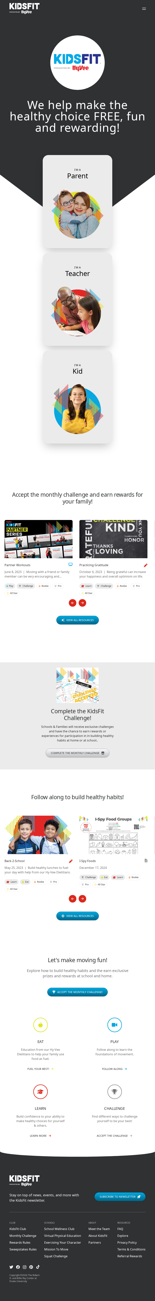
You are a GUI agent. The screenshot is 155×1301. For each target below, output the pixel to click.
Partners (94, 1242)
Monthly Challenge (22, 1236)
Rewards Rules (19, 1242)
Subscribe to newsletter (118, 1196)
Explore (122, 1236)
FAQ (120, 1229)
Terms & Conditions (131, 1249)
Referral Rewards (129, 1256)
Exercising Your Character (62, 1242)
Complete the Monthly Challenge (75, 753)
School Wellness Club (59, 1229)
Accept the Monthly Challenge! (80, 992)
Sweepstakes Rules (23, 1249)
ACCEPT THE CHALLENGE (112, 1135)
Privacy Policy (127, 1242)
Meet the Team (99, 1229)
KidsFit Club (17, 1229)
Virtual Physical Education (62, 1236)
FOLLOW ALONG (112, 1069)
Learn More (38, 1135)
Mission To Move (56, 1249)
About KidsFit (97, 1236)
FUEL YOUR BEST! (38, 1069)
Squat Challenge (55, 1256)
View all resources (80, 620)
